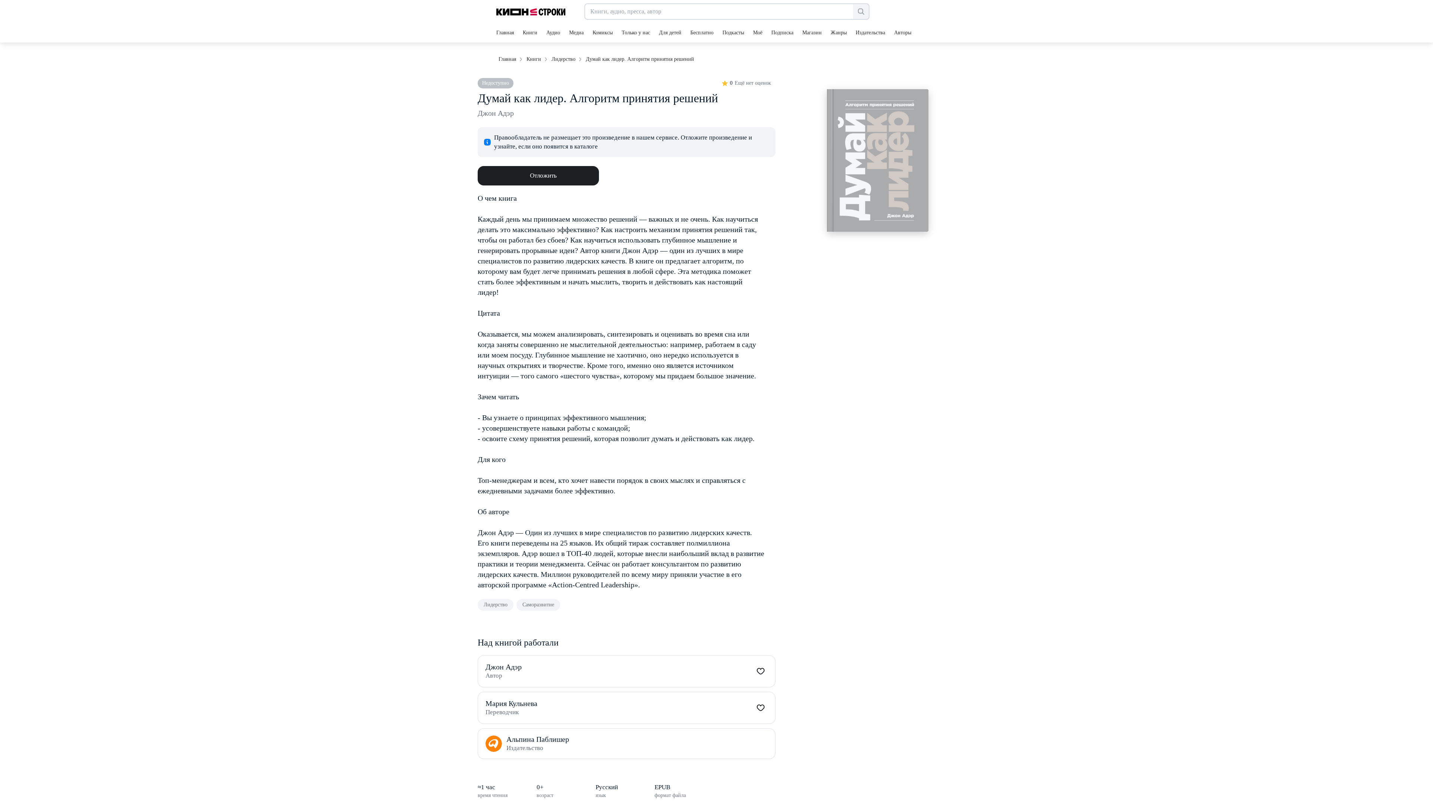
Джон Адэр (496, 113)
